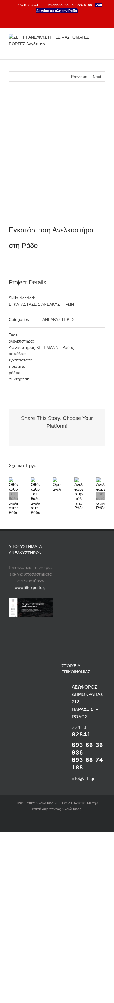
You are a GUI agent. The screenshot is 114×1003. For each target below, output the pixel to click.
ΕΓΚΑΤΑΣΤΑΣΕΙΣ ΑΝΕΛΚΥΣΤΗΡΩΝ (41, 304)
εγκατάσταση (21, 360)
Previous (79, 76)
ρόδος (14, 372)
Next (97, 76)
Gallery (38, 496)
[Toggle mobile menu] (103, 50)
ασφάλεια (17, 353)
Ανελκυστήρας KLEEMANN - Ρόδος (41, 347)
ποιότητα (17, 366)
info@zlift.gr (83, 778)
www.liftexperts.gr (31, 587)
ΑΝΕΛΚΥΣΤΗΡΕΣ (58, 319)
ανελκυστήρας (22, 341)
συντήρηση (19, 379)
